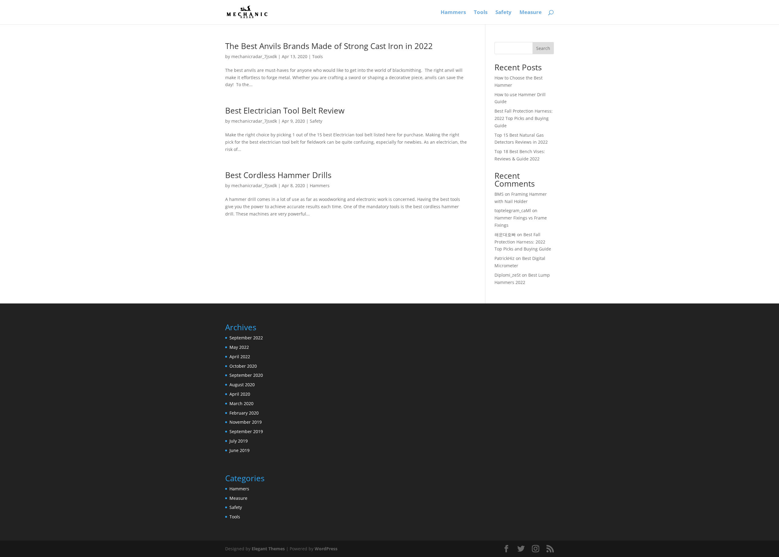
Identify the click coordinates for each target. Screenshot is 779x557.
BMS (499, 194)
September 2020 (246, 375)
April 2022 (239, 356)
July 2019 (238, 441)
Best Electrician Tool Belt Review (284, 110)
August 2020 (242, 384)
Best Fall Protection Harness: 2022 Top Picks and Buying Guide (523, 118)
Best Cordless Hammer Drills (278, 175)
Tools (480, 13)
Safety (503, 13)
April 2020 (239, 394)
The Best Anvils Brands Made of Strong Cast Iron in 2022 (329, 45)
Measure (530, 13)
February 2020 (244, 413)
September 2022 (246, 338)
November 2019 (245, 422)
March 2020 (241, 403)
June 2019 (239, 450)
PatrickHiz (504, 258)
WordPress (326, 549)
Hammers (453, 13)
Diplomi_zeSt (507, 275)
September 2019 (246, 431)
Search (543, 48)
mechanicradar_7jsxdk (254, 56)
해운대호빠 (505, 234)
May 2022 (239, 347)
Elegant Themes (268, 549)
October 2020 (243, 366)
